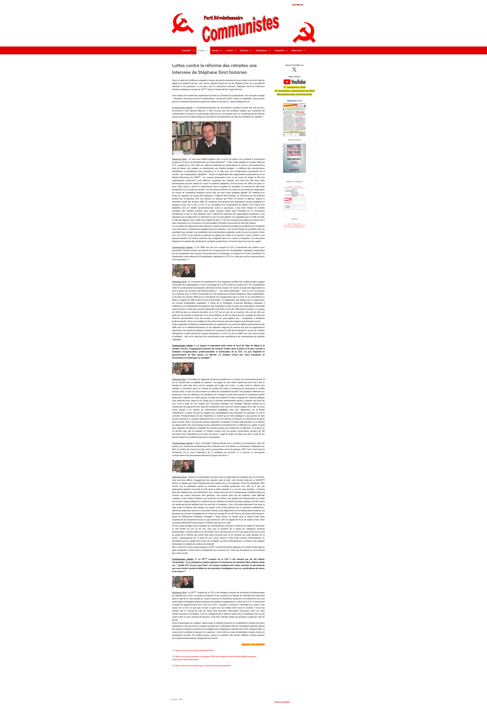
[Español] (296, 4)
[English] (293, 4)
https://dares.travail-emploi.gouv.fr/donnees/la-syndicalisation (203, 665)
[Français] (302, 4)
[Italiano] (300, 4)
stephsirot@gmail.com (240, 102)
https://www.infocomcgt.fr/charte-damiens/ (194, 650)
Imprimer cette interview (253, 644)
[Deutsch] (298, 4)
